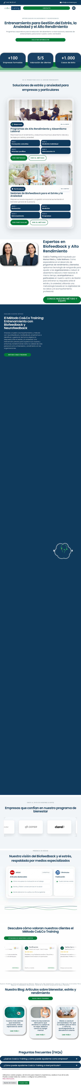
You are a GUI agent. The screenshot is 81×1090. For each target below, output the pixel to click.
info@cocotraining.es (69, 2)
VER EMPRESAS (18, 158)
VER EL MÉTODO (37, 158)
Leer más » (14, 1031)
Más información (8, 1079)
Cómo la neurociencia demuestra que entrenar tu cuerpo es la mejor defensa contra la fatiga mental (40, 1025)
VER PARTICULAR (19, 222)
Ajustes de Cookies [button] (10, 1083)
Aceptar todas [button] (23, 1083)
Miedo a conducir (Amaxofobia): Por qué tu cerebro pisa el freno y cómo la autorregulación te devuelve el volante (66, 1025)
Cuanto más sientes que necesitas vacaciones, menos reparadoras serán (14, 1024)
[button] (74, 8)
